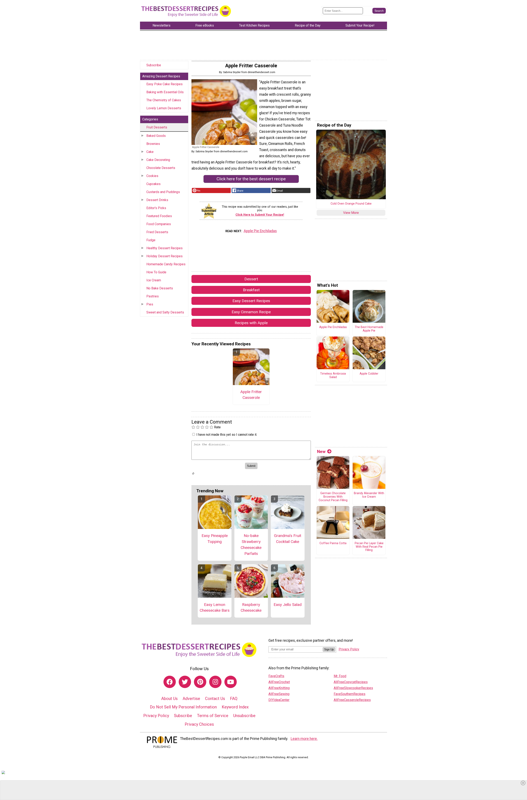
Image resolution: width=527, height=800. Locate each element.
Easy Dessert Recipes (251, 300)
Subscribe (153, 65)
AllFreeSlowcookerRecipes (353, 688)
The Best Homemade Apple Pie (369, 329)
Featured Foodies (159, 216)
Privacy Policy (156, 715)
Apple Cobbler (369, 373)
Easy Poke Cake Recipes (164, 84)
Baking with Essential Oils (165, 92)
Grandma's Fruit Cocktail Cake (287, 538)
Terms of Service (212, 715)
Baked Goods (156, 136)
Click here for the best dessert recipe (251, 178)
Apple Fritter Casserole (251, 394)
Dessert (251, 279)
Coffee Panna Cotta (332, 543)
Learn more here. (304, 739)
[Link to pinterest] (200, 682)
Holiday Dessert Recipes (164, 256)
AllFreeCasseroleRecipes (352, 700)
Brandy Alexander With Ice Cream (369, 495)
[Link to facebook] (169, 682)
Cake (150, 152)
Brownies (153, 144)
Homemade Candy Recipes (165, 264)
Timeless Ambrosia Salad (333, 375)
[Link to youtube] (230, 682)
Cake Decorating (158, 160)
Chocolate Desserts (160, 168)
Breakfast (251, 290)
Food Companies (158, 224)
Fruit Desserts (156, 127)
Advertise (191, 698)
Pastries (152, 296)
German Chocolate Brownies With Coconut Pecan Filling (333, 497)
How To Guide (156, 272)
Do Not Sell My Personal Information (183, 707)
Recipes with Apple (251, 322)
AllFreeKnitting (279, 688)
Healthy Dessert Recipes (164, 248)
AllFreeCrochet (279, 682)
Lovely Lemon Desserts (163, 108)
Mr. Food (340, 676)
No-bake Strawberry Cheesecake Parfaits (251, 544)
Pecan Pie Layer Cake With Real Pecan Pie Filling (369, 547)
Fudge (150, 240)
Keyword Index (235, 707)
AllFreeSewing (278, 694)
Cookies (152, 176)
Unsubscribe (244, 715)
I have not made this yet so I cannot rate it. (226, 435)
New (321, 451)
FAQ (233, 698)
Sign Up (329, 649)
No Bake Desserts (159, 288)
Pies (149, 304)
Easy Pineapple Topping (215, 538)
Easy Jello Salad (288, 604)
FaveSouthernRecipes (349, 694)
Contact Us (215, 698)
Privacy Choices (199, 724)
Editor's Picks (156, 208)
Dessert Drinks (157, 200)
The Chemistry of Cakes (163, 100)
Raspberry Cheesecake (251, 607)
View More (351, 213)
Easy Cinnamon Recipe (251, 312)
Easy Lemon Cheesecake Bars (215, 607)
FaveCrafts (276, 676)
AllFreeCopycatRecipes (351, 682)
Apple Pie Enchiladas (260, 231)
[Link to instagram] (215, 682)
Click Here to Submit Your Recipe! (260, 215)
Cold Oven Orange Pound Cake (351, 203)
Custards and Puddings (163, 192)
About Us (169, 698)
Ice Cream (153, 280)
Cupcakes (153, 184)
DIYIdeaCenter (278, 700)
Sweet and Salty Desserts (165, 312)
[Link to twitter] (185, 682)
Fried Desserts (157, 232)
